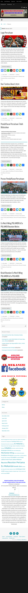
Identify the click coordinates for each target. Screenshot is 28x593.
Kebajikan (8, 448)
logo (23, 76)
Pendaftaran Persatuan (5, 173)
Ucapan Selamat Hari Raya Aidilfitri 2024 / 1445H (13, 343)
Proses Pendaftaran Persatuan (12, 179)
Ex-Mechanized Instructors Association (10, 76)
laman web (13, 450)
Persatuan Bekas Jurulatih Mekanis (8, 78)
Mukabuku (11, 493)
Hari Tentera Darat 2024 (10, 84)
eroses (3, 171)
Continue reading (6, 66)
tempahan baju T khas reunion (18, 471)
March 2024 (4, 423)
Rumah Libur (8, 267)
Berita (18, 74)
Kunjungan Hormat (6, 450)
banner (8, 439)
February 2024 (5, 426)
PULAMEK (13, 457)
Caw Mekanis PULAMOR (20, 439)
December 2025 (5, 416)
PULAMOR (18, 457)
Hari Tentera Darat (6, 120)
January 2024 (5, 428)
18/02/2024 (12, 263)
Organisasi (13, 1)
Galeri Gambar (19, 1)
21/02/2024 (12, 213)
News (21, 118)
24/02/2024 (12, 118)
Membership (9, 4)
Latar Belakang (7, 1)
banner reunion (13, 439)
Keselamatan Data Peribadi (8, 347)
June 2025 (4, 418)
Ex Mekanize (4, 265)
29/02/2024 (12, 74)
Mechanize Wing (5, 215)
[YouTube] (24, 7)
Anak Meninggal (4, 439)
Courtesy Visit (15, 441)
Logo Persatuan (7, 32)
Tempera (19, 539)
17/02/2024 (12, 316)
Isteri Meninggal (9, 445)
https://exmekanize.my (14, 495)
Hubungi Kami (3, 4)
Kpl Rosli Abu (20, 448)
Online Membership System (19, 453)
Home (2, 1)
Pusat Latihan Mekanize (8, 217)
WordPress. (24, 539)
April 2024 (4, 421)
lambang (20, 76)
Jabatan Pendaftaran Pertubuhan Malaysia (14, 171)
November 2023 (5, 430)
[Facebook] (22, 7)
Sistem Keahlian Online (11, 469)
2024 (5, 24)
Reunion (16, 265)
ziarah (7, 473)
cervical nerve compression (6, 441)
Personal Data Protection (5, 457)
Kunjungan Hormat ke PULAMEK (9, 350)
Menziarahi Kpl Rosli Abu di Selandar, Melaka (12, 335)
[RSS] (26, 7)
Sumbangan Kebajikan (9, 471)
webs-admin (4, 74)
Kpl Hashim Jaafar (14, 448)
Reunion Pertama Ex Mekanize (20, 217)
